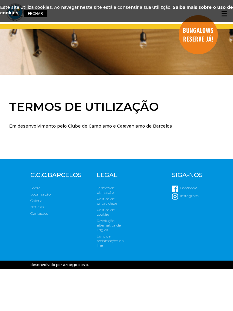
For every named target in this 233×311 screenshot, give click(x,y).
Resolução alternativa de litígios (109, 225)
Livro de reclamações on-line (111, 241)
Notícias (37, 207)
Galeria (36, 200)
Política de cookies (106, 212)
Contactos (39, 213)
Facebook (188, 188)
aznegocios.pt (76, 264)
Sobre (35, 188)
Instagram (189, 195)
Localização (40, 194)
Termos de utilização (106, 190)
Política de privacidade (107, 201)
